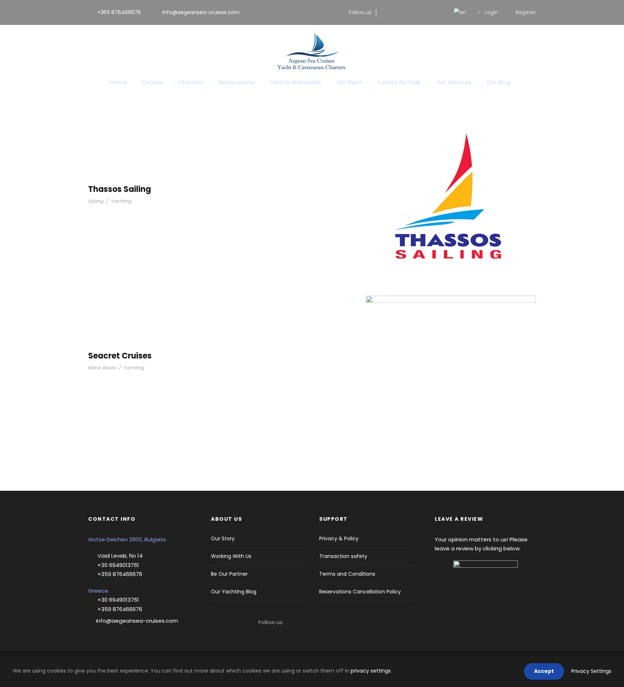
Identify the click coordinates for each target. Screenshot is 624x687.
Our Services (454, 82)
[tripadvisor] (441, 12)
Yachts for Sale (399, 82)
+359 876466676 (119, 12)
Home (118, 82)
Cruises (152, 82)
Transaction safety (343, 556)
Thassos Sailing (119, 189)
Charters (191, 82)
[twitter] (406, 12)
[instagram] (395, 12)
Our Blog (499, 82)
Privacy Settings (591, 671)
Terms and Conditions (347, 573)
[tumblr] (418, 12)
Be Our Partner (229, 573)
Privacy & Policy (339, 538)
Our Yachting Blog (233, 591)
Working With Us (231, 556)
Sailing (96, 201)
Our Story (223, 538)
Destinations (237, 82)
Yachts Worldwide (295, 82)
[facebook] (383, 12)
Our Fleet (350, 82)
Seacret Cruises (120, 355)
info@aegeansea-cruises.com (200, 12)
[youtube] (430, 12)
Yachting (121, 201)
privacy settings (371, 670)
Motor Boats (102, 367)
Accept (544, 671)
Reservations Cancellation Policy (360, 591)
